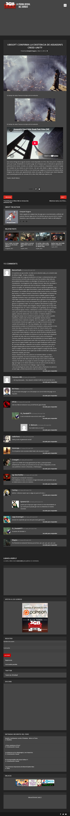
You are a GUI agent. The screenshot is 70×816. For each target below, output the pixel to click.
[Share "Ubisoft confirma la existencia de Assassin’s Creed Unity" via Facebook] (36, 189)
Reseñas (9, 740)
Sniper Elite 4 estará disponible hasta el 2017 (27, 244)
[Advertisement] (35, 23)
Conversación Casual (13, 747)
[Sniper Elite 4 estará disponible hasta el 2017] (27, 237)
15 (47, 51)
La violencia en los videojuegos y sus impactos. (19, 752)
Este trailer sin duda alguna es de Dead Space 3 (12, 244)
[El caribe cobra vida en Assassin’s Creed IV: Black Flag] (43, 237)
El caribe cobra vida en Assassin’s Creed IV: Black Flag (42, 244)
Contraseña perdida (11, 664)
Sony (8, 768)
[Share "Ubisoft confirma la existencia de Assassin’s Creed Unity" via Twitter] (39, 189)
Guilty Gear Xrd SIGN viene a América (57, 244)
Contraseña (7, 648)
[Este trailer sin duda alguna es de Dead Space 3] (12, 237)
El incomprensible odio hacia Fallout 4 (16, 759)
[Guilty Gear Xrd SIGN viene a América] (58, 237)
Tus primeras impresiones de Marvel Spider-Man (19, 767)
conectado (19, 561)
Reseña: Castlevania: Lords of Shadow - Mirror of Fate (21, 738)
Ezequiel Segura (31, 51)
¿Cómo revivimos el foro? (12, 745)
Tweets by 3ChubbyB (11, 675)
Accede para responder (50, 371)
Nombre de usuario (9, 641)
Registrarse (8, 660)
